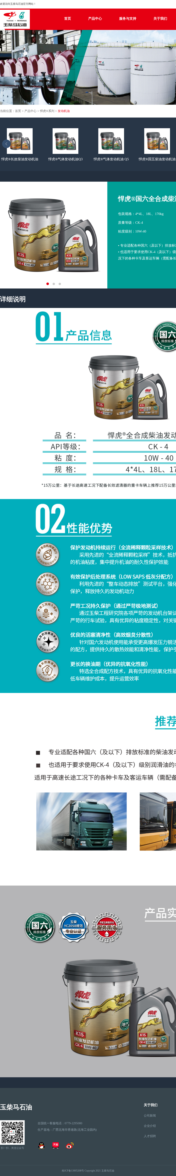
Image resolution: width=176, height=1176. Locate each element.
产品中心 (95, 18)
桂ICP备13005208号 (73, 1170)
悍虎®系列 (47, 111)
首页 (67, 18)
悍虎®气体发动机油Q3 (65, 159)
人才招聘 (150, 1136)
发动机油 (64, 111)
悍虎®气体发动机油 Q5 (111, 159)
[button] (5, 144)
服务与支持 (127, 18)
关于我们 (160, 18)
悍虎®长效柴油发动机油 (19, 159)
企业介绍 (150, 1125)
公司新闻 (150, 1115)
